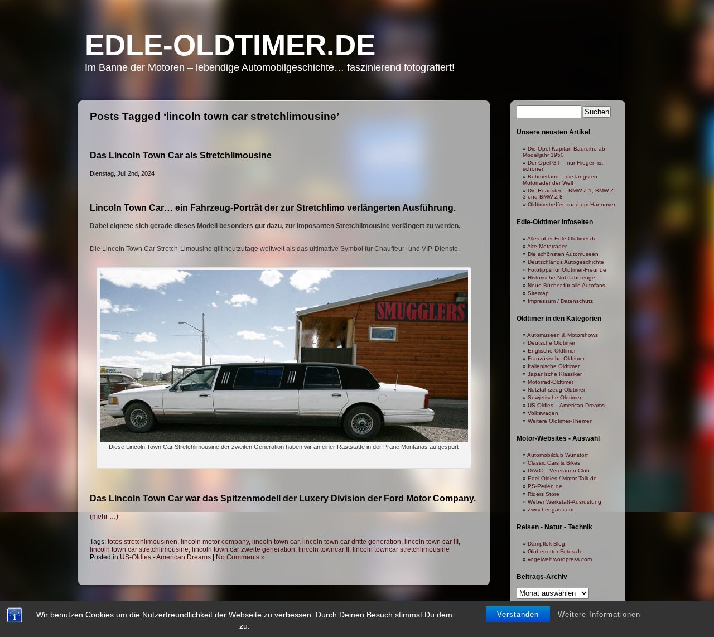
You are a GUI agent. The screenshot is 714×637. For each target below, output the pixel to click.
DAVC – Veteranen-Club (559, 470)
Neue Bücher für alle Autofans (566, 285)
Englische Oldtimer (552, 351)
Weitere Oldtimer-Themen (560, 421)
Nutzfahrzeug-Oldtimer (556, 390)
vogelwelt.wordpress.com (560, 559)
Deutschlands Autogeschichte (566, 262)
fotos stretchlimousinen (142, 542)
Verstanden (518, 614)
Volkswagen (543, 413)
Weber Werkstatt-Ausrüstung (564, 502)
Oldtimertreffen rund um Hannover (571, 204)
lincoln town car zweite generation (243, 549)
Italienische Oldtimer (554, 366)
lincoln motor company (215, 542)
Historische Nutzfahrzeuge (561, 277)
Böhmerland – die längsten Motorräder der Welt (560, 179)
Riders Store (543, 494)
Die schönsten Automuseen (563, 254)
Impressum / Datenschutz (560, 301)
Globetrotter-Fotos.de (555, 551)
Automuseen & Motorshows (562, 335)
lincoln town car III (431, 542)
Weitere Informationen (599, 614)
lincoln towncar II (323, 549)
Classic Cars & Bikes (554, 463)
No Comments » (240, 557)
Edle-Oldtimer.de (230, 44)
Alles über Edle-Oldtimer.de (562, 238)
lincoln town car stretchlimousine (139, 549)
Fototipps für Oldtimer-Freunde (567, 270)
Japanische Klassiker (555, 374)
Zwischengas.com (550, 509)
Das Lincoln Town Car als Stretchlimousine (181, 155)
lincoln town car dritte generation (351, 542)
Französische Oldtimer (556, 358)
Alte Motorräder (547, 246)
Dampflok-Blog (546, 544)
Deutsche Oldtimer (551, 343)
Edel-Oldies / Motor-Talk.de (562, 478)
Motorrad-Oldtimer (550, 382)
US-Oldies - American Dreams (165, 557)
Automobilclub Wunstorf (557, 455)
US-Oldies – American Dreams (566, 405)
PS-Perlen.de (545, 486)
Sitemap (538, 293)
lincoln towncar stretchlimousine (401, 549)
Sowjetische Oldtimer (554, 397)
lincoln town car (275, 542)
